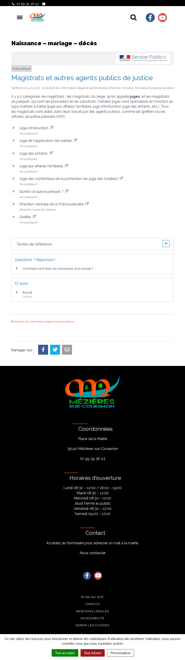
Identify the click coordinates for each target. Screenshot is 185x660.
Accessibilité (92, 618)
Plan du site (92, 597)
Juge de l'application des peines (46, 140)
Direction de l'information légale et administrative (44, 321)
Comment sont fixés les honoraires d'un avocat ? (57, 268)
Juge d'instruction (34, 128)
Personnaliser (120, 653)
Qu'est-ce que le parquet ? (42, 191)
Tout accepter (65, 653)
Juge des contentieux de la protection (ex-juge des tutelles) (69, 179)
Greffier (26, 217)
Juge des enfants (34, 153)
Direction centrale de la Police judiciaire (52, 204)
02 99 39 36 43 (92, 458)
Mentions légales (92, 611)
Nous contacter (93, 553)
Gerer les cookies (92, 625)
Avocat (27, 292)
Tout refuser (92, 653)
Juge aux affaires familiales (42, 166)
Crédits (92, 604)
